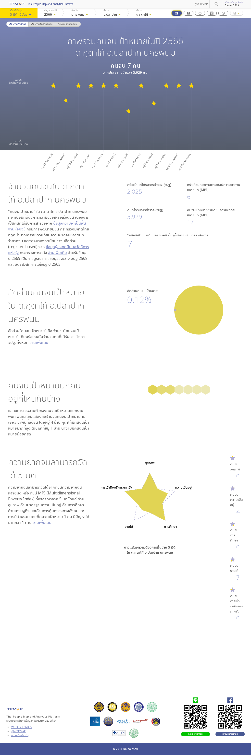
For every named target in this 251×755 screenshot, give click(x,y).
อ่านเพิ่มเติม (57, 252)
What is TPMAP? (21, 727)
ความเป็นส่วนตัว (19, 735)
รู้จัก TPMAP (201, 4)
